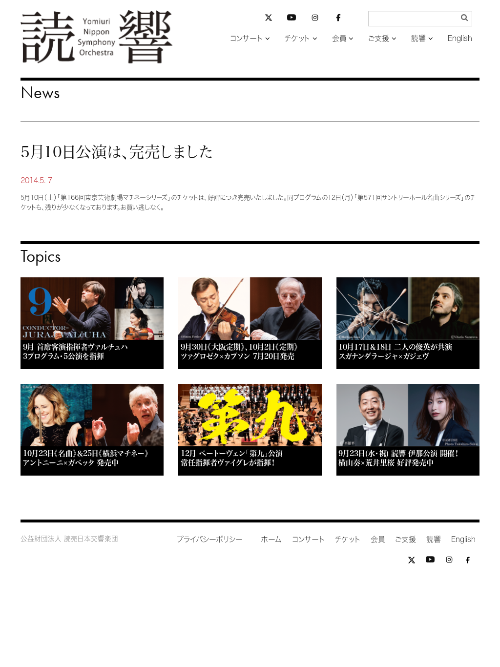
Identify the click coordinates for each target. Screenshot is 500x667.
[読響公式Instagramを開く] (315, 19)
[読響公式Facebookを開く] (338, 19)
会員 (339, 38)
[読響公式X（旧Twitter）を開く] (268, 18)
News (40, 92)
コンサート (246, 38)
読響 (418, 38)
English (460, 38)
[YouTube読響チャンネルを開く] (291, 19)
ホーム (271, 539)
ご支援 (378, 38)
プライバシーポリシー (210, 539)
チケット (297, 38)
